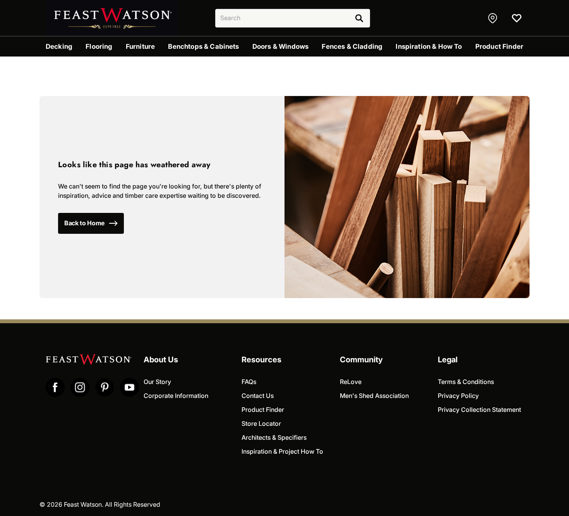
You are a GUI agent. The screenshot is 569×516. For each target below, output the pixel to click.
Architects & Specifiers (274, 437)
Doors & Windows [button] (280, 46)
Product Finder (263, 409)
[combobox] (292, 18)
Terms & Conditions (466, 382)
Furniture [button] (140, 46)
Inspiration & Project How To (282, 451)
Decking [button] (59, 46)
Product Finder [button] (499, 46)
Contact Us (258, 395)
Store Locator (261, 423)
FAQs (249, 382)
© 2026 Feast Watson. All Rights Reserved (99, 504)
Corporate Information (176, 395)
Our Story (157, 382)
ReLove (351, 382)
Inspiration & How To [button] (429, 46)
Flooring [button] (99, 46)
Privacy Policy (458, 395)
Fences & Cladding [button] (352, 46)
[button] (493, 18)
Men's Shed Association (374, 395)
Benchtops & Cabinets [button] (203, 46)
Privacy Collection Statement (479, 409)
